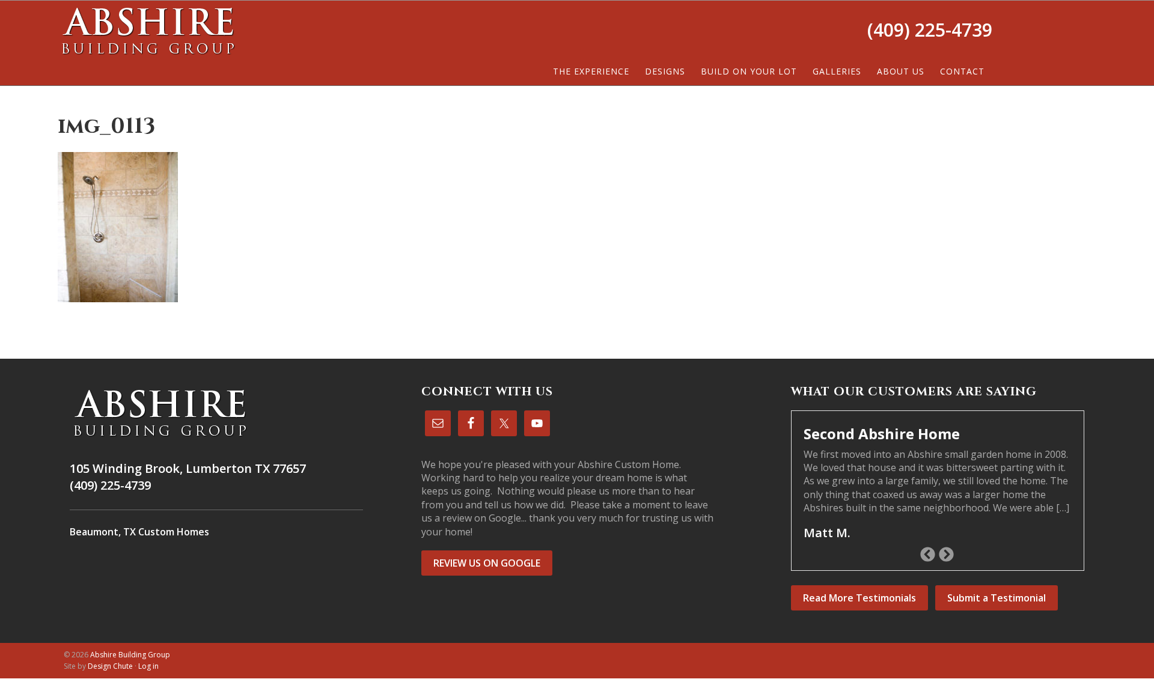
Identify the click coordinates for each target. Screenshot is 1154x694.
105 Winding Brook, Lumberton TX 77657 (188, 468)
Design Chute (110, 666)
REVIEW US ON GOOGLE (486, 563)
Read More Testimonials (859, 597)
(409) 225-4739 (929, 29)
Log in (148, 666)
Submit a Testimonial (996, 597)
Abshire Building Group (148, 31)
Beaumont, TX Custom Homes (139, 531)
